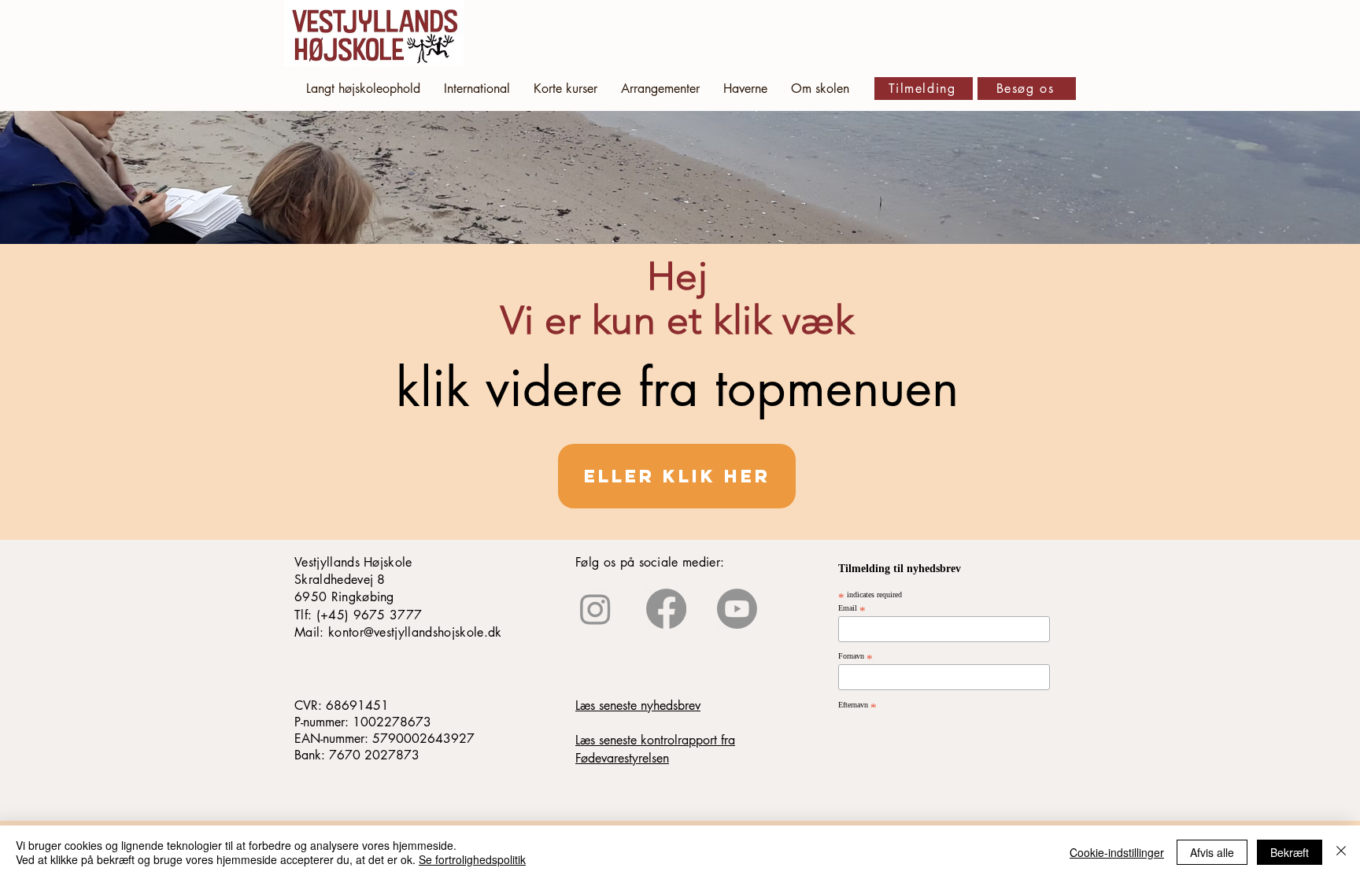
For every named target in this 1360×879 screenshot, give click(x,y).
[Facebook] (666, 609)
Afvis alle (1212, 852)
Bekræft (1289, 852)
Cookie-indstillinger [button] (1117, 852)
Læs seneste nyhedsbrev (637, 705)
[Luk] (1341, 852)
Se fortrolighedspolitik (472, 859)
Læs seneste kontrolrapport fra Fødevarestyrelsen (655, 749)
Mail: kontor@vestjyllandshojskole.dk (398, 632)
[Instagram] (595, 609)
